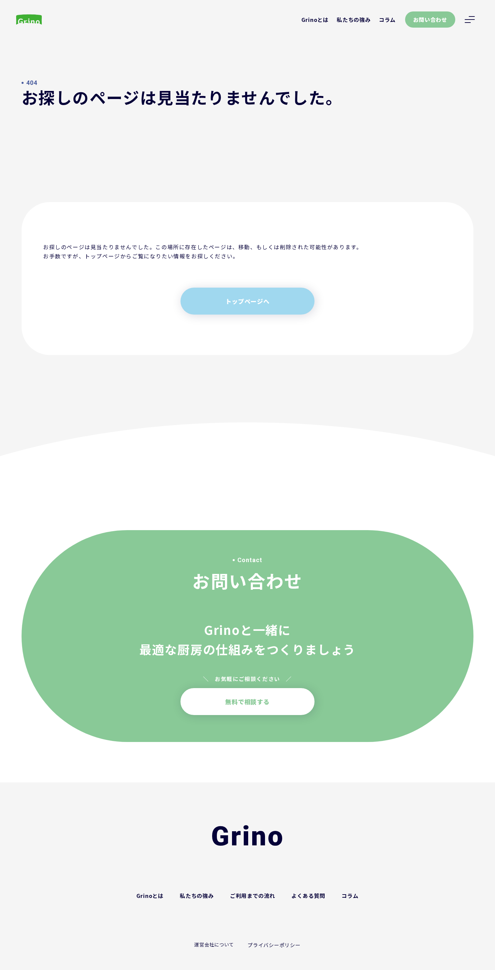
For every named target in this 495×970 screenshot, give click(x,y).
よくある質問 (308, 896)
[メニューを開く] (469, 19)
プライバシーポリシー (274, 944)
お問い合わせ (430, 19)
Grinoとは (315, 19)
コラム (387, 19)
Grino (247, 836)
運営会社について (214, 944)
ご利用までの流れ (252, 896)
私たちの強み (354, 19)
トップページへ (247, 301)
